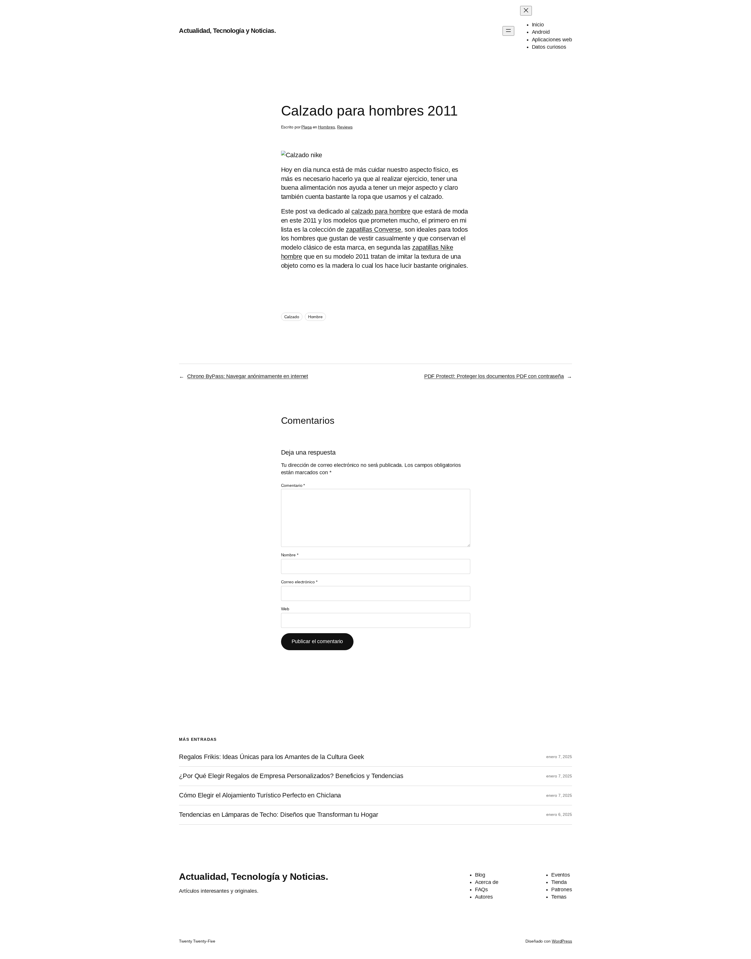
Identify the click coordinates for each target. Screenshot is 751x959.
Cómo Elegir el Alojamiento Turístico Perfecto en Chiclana (260, 795)
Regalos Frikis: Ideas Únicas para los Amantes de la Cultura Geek (271, 756)
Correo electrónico (299, 582)
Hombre (315, 316)
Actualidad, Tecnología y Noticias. (227, 30)
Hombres (326, 127)
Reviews (344, 127)
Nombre (289, 555)
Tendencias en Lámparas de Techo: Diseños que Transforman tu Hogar (278, 814)
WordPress (562, 941)
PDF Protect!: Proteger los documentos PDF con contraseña (494, 376)
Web (285, 608)
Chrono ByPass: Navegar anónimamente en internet (247, 376)
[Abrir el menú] (508, 31)
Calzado (291, 316)
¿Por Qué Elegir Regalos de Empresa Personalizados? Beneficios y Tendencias (291, 776)
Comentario (293, 485)
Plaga (306, 127)
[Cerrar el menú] (526, 11)
